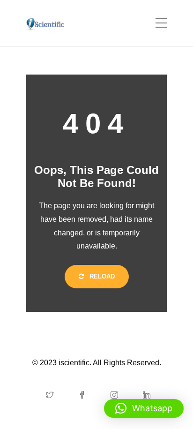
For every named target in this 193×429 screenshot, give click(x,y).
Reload (101, 276)
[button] (144, 408)
